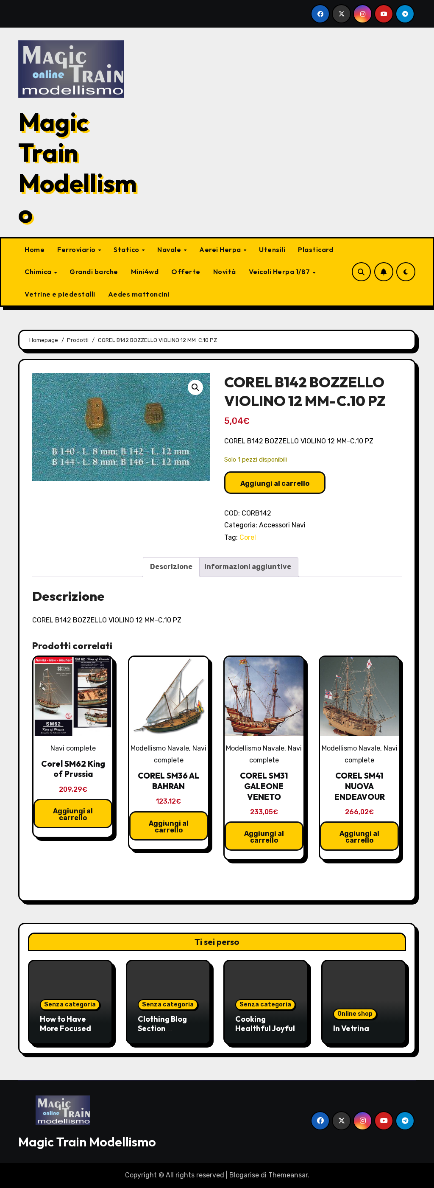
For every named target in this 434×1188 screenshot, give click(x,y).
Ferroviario (77, 249)
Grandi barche (94, 271)
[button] (195, 387)
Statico (127, 249)
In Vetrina (351, 1028)
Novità (224, 271)
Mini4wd (145, 271)
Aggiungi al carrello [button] (73, 814)
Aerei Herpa (220, 249)
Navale (170, 249)
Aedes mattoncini (139, 294)
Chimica (39, 271)
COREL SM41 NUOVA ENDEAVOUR (359, 786)
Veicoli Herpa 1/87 (280, 271)
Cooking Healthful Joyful (265, 1023)
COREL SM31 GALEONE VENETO (264, 786)
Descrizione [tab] (171, 567)
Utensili (272, 249)
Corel (247, 537)
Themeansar (288, 1175)
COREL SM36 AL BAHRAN (168, 781)
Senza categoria (70, 1004)
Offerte (185, 271)
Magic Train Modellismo (77, 168)
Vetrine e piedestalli (60, 294)
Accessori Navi (282, 525)
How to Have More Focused (65, 1023)
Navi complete (73, 748)
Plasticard (315, 249)
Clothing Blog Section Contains (162, 1028)
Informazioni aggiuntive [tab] (247, 567)
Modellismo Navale (160, 748)
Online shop (355, 1013)
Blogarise (244, 1175)
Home (35, 249)
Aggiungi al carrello (274, 483)
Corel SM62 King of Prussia (73, 769)
